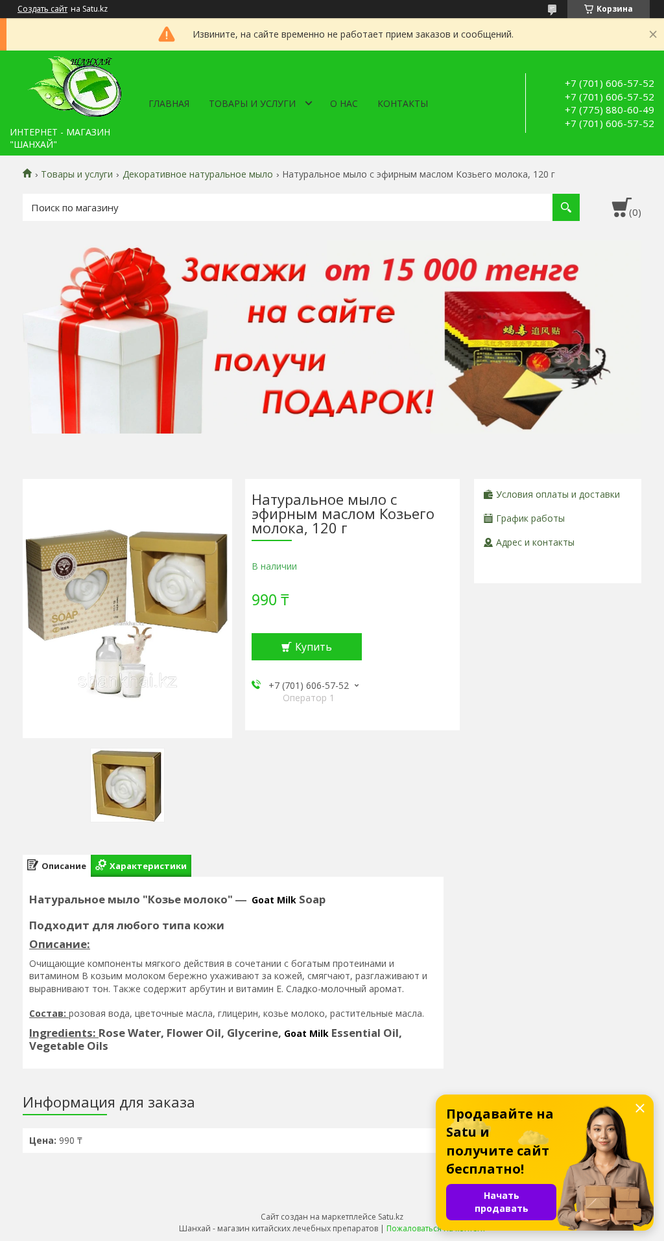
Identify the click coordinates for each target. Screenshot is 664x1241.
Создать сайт (42, 9)
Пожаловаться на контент (436, 1228)
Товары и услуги (252, 103)
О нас (344, 103)
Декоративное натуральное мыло (198, 174)
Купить (313, 647)
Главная (168, 103)
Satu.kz (390, 1216)
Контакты (402, 103)
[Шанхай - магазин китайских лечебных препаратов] (74, 86)
